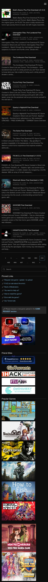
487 (21, 262)
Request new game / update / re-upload (18, 280)
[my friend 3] (18, 374)
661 (33, 262)
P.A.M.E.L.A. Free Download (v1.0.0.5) (27, 155)
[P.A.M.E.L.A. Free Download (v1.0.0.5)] (6, 159)
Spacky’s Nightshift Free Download (25, 107)
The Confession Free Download (24, 57)
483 (35, 258)
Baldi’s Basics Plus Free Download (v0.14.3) (29, 10)
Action (37, 12)
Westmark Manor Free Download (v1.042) (28, 180)
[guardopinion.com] (18, 359)
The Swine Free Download (22, 130)
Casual (16, 39)
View (18, 410)
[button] (45, 4)
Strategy (24, 14)
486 (15, 262)
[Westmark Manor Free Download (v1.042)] (6, 183)
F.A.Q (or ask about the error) (14, 283)
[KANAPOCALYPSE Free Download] (6, 233)
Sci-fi (37, 160)
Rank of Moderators (11, 287)
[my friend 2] (18, 367)
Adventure (38, 37)
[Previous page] (5, 258)
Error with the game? (11, 297)
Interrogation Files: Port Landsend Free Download (27, 33)
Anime (36, 233)
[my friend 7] (18, 390)
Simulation (29, 62)
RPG (22, 62)
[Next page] (39, 262)
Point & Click (25, 234)
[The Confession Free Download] (6, 60)
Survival (37, 135)
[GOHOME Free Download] (6, 208)
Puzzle (23, 87)
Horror (16, 14)
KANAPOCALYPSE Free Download (26, 230)
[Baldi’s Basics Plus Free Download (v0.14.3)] (6, 13)
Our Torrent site (10, 301)
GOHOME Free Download (22, 205)
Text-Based (17, 236)
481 (23, 258)
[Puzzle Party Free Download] (6, 85)
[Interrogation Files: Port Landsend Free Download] (6, 36)
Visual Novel (32, 39)
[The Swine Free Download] (6, 134)
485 (8, 262)
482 (29, 258)
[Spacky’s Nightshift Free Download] (6, 110)
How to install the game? (13, 294)
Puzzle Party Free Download (23, 82)
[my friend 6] (18, 381)
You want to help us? (11, 290)
